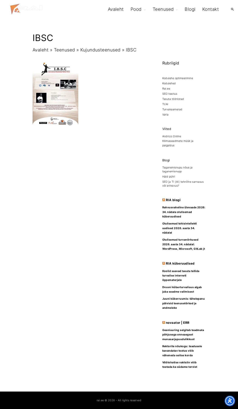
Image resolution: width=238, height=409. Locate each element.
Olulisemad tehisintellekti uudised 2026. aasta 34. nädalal (179, 228)
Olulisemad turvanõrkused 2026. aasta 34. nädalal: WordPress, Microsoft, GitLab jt (183, 244)
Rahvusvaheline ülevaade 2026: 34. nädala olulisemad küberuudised (183, 212)
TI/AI (165, 104)
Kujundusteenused (100, 50)
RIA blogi (173, 200)
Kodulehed (169, 83)
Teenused (64, 50)
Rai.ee (166, 88)
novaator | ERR (177, 323)
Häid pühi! (168, 176)
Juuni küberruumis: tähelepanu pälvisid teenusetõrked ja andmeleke (183, 303)
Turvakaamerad (172, 109)
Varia (165, 114)
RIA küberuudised (180, 263)
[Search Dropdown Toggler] (232, 9)
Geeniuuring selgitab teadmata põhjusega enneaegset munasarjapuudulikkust (183, 334)
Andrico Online (171, 136)
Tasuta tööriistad (173, 98)
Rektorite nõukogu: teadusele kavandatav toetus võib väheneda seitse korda (182, 351)
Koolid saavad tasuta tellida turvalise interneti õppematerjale (181, 275)
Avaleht (41, 50)
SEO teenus (169, 93)
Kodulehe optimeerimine (177, 78)
